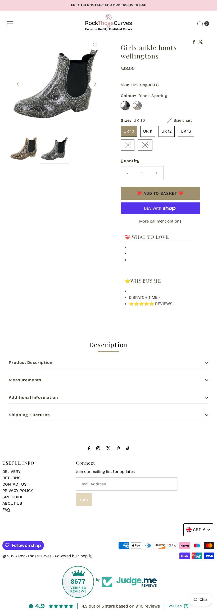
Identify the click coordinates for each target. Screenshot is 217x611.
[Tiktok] (127, 448)
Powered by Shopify (74, 556)
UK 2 (145, 145)
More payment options (160, 221)
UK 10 (129, 131)
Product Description (30, 362)
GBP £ (199, 529)
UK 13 (186, 131)
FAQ (6, 509)
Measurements (25, 380)
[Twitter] (108, 448)
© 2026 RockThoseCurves (27, 556)
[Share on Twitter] (200, 42)
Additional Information (33, 397)
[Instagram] (98, 448)
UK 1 (128, 145)
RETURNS (11, 478)
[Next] (95, 84)
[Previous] (18, 84)
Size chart (182, 120)
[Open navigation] (10, 23)
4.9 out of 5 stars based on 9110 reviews (121, 606)
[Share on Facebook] (194, 42)
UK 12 (166, 131)
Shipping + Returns (29, 415)
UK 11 (147, 131)
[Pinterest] (118, 448)
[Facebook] (89, 448)
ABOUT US (12, 503)
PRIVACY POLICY (17, 490)
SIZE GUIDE (12, 497)
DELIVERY (11, 471)
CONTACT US (14, 484)
